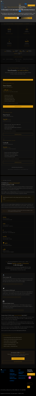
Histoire (20, 5)
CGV (19, 370)
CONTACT (12, 380)
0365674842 (23, 389)
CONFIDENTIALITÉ (22, 376)
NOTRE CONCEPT (12, 370)
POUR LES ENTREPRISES (13, 374)
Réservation (21, 378)
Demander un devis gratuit (18, 358)
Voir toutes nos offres (18, 361)
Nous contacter (21, 8)
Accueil (20, 4)
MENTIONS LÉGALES (21, 373)
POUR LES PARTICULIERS (13, 378)
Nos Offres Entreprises (22, 6)
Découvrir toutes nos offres (17, 167)
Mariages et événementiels (22, 7)
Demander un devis (18, 134)
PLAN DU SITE (21, 393)
